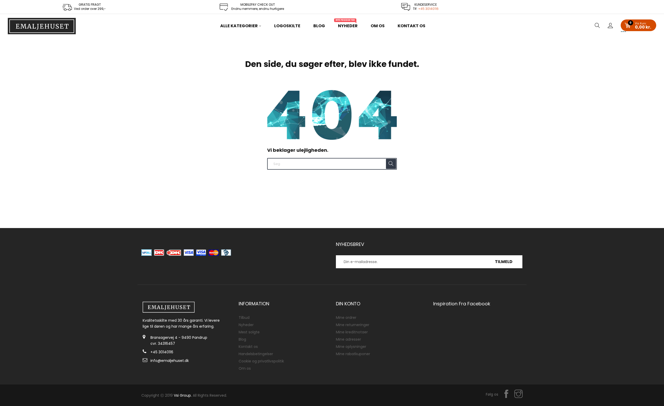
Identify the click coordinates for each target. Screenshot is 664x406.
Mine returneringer (352, 324)
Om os (245, 368)
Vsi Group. (183, 395)
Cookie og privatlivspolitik (261, 361)
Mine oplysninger (351, 346)
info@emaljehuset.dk (169, 360)
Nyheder (246, 324)
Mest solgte (249, 332)
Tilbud (244, 317)
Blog (242, 339)
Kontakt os (248, 346)
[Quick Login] (610, 26)
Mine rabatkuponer (353, 353)
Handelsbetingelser (256, 353)
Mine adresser (348, 339)
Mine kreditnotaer (352, 332)
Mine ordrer (346, 317)
